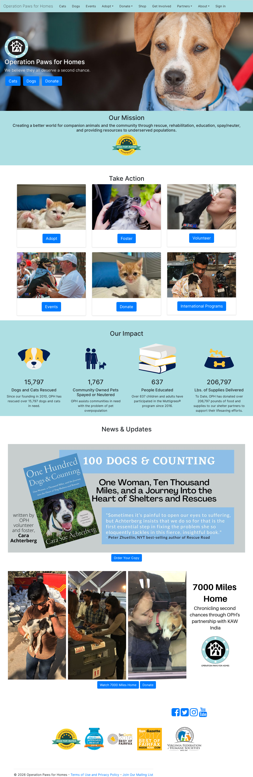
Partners (183, 6)
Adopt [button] (51, 238)
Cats (62, 6)
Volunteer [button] (202, 238)
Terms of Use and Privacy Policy (95, 775)
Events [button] (51, 306)
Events (91, 6)
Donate (124, 6)
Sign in (220, 6)
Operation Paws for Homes (28, 6)
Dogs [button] (31, 81)
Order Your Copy (126, 558)
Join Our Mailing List (138, 775)
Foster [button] (126, 238)
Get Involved (161, 6)
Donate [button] (52, 81)
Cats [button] (13, 81)
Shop (142, 6)
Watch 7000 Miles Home (118, 685)
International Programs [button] (202, 306)
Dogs (76, 6)
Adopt (106, 6)
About (202, 6)
